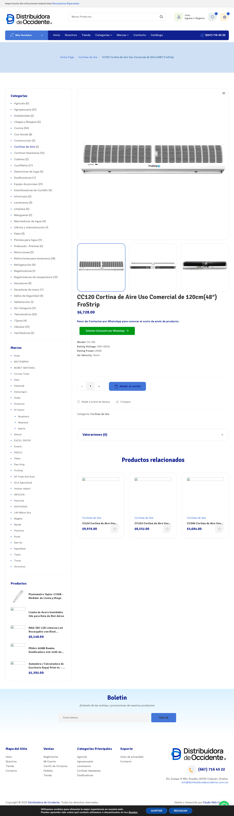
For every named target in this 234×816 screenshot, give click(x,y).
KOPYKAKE (20, 507)
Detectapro (20, 392)
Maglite (18, 519)
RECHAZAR (180, 810)
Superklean (20, 549)
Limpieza (19, 209)
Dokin (17, 398)
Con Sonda (21, 134)
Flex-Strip (19, 464)
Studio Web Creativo (215, 802)
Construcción (22, 140)
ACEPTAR (156, 810)
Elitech (18, 434)
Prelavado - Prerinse (26, 246)
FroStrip (18, 470)
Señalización (22, 302)
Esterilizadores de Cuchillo (31, 190)
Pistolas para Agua (26, 240)
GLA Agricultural (23, 483)
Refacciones (22, 252)
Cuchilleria (21, 165)
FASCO (18, 452)
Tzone (17, 561)
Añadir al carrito (130, 386)
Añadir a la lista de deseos (96, 402)
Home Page (67, 57)
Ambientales (22, 115)
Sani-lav (18, 543)
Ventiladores (22, 333)
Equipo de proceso (26, 184)
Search (161, 17)
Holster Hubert (22, 489)
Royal (17, 537)
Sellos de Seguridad (26, 296)
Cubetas (19, 159)
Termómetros (22, 314)
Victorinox (19, 567)
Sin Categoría (23, 308)
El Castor (19, 410)
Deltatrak (19, 386)
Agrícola (19, 103)
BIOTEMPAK (21, 362)
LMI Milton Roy (22, 513)
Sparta (21, 428)
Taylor (17, 555)
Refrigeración (22, 264)
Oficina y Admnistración (29, 227)
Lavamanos (21, 202)
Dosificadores (23, 177)
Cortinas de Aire (87, 57)
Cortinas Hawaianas (26, 153)
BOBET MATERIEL (24, 368)
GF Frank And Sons (24, 477)
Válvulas (19, 327)
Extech (18, 446)
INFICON (19, 495)
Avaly (17, 356)
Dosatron (19, 404)
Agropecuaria (22, 109)
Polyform (19, 531)
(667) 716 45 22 (211, 769)
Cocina (18, 128)
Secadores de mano (26, 289)
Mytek (17, 525)
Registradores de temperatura (33, 277)
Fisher (17, 458)
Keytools (19, 501)
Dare (16, 380)
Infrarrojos (20, 196)
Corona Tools (21, 374)
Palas (17, 233)
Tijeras (18, 320)
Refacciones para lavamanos (32, 258)
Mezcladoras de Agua (28, 221)
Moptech (23, 422)
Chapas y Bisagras (25, 122)
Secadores (20, 283)
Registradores (23, 271)
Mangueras (21, 215)
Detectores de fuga (26, 171)
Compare (125, 402)
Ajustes (132, 812)
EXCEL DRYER (22, 440)
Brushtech (23, 416)
